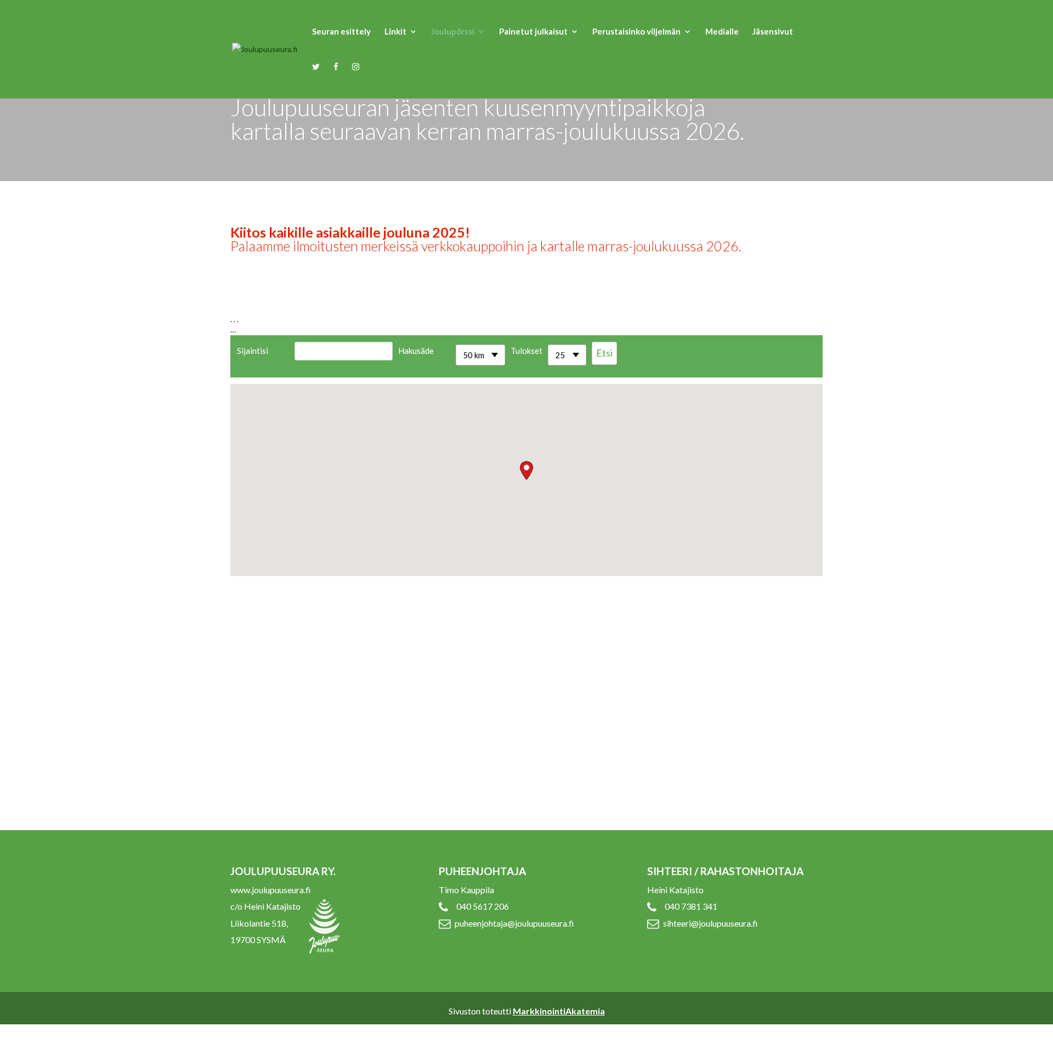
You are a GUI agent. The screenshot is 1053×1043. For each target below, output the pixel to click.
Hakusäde (416, 351)
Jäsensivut (772, 31)
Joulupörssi (452, 31)
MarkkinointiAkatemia (559, 1011)
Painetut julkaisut (533, 31)
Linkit (395, 31)
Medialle (722, 31)
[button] (526, 470)
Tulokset (526, 351)
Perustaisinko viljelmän (636, 31)
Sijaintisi (252, 351)
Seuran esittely (341, 31)
